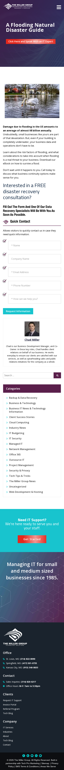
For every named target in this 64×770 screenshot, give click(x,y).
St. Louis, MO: (20, 658)
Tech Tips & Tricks (19, 476)
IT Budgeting (16, 433)
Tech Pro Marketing (30, 763)
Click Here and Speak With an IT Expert (30, 41)
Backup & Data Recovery (23, 397)
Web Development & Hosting (26, 492)
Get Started (32, 539)
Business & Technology (22, 403)
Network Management (22, 449)
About (6, 736)
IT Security (15, 438)
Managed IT (16, 443)
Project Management (21, 465)
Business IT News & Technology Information (27, 410)
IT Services (8, 727)
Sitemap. (45, 763)
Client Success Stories (22, 417)
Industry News (17, 427)
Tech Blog (8, 713)
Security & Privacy (19, 470)
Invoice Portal (9, 704)
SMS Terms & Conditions (27, 766)
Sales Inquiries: (21, 681)
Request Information (18, 311)
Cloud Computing (19, 422)
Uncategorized (17, 486)
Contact (7, 744)
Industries (7, 731)
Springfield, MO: (21, 663)
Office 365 (15, 454)
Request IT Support (12, 700)
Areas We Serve (48, 766)
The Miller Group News (22, 481)
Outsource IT (16, 459)
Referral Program (11, 708)
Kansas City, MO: (22, 667)
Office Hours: (23, 686)
